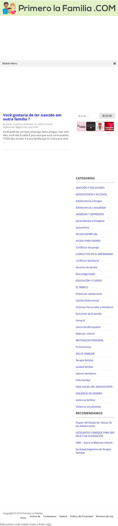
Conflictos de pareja (87, 247)
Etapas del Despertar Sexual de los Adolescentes (94, 424)
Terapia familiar (85, 360)
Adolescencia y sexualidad (91, 207)
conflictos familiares (87, 260)
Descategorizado (85, 274)
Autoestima (82, 227)
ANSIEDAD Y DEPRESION (90, 214)
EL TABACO (82, 287)
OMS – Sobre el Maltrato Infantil (94, 442)
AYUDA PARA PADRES (88, 240)
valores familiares (86, 373)
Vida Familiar (83, 380)
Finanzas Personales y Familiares (95, 307)
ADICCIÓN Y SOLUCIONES (90, 187)
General (80, 320)
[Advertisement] (59, 38)
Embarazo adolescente (89, 294)
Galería (63, 516)
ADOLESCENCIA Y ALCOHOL (91, 194)
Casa (25, 127)
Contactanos (49, 516)
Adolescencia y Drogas (89, 201)
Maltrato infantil (85, 333)
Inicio (23, 517)
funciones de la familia (89, 313)
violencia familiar (85, 400)
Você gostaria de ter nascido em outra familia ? (32, 116)
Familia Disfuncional (87, 300)
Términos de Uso (104, 516)
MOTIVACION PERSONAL (90, 340)
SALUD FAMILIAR (85, 353)
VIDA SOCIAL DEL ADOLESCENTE (94, 386)
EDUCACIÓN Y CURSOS (89, 280)
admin (9, 124)
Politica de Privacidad (81, 516)
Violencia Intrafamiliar (88, 406)
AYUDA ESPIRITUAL (87, 234)
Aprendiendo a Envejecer (90, 221)
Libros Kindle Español (88, 327)
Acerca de (35, 516)
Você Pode (33, 127)
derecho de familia (86, 267)
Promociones (83, 347)
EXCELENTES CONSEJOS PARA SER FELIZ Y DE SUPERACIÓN (95, 434)
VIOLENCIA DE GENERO (89, 393)
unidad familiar (84, 367)
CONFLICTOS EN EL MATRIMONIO (94, 254)
